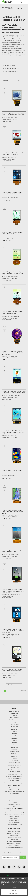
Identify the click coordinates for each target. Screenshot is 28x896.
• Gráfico (14, 733)
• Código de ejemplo (14, 790)
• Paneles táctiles (14, 767)
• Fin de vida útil (14, 780)
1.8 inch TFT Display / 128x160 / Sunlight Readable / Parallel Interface (12, 312)
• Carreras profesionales (14, 831)
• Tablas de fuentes (14, 793)
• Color (14, 745)
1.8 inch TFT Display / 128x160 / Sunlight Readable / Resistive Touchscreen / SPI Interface (14, 193)
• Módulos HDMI (14, 724)
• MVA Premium (14, 717)
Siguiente (22, 690)
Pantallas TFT (14, 713)
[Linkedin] (14, 867)
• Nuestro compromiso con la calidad (14, 813)
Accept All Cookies (14, 893)
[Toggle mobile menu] (25, 2)
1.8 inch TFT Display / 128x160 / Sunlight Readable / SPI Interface (12, 233)
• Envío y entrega (14, 818)
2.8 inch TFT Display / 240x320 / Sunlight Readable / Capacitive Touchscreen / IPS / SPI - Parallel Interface (13, 591)
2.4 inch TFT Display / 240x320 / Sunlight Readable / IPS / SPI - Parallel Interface (12, 471)
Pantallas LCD (14, 729)
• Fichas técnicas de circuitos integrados (14, 791)
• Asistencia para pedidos (14, 843)
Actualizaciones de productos (14, 776)
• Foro (14, 806)
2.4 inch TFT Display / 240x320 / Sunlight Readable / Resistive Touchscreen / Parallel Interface (12, 512)
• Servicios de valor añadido (14, 774)
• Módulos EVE (14, 727)
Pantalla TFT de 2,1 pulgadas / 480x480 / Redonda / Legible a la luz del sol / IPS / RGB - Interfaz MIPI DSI (13, 353)
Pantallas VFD (14, 747)
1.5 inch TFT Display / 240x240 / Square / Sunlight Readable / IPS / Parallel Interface (14, 153)
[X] (19, 867)
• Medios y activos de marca (14, 833)
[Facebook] (4, 867)
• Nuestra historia (14, 811)
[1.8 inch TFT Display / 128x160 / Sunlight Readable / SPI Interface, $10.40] (16, 217)
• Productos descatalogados (14, 778)
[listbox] (14, 80)
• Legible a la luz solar (14, 720)
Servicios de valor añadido (12, 68)
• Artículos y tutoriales (14, 801)
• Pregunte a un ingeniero (14, 804)
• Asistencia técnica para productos (14, 847)
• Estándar (14, 715)
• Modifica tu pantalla (14, 771)
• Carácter (14, 731)
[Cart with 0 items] (21, 2)
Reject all (14, 890)
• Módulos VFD (14, 753)
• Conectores (14, 760)
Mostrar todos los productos (14, 684)
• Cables (14, 758)
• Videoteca (14, 802)
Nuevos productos (14, 711)
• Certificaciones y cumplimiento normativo (14, 814)
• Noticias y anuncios (14, 820)
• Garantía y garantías (14, 816)
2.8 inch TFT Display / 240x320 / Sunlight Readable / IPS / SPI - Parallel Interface (12, 670)
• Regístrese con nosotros (14, 837)
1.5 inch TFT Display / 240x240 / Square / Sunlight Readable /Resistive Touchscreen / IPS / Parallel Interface (14, 115)
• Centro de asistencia (14, 788)
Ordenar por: (5, 80)
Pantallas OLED (14, 738)
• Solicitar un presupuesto (14, 841)
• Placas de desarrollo (14, 762)
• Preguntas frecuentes (14, 822)
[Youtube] (9, 867)
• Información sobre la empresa (14, 824)
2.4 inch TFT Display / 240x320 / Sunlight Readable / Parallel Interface (12, 550)
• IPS (14, 722)
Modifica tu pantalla (10, 65)
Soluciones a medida (14, 770)
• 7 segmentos (14, 749)
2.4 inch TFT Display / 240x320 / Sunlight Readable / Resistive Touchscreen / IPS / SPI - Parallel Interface (13, 432)
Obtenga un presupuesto (11, 71)
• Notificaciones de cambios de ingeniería (14, 783)
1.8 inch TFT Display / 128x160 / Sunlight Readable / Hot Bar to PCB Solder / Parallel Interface (12, 273)
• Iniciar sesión (14, 839)
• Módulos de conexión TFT (14, 765)
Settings (14, 887)
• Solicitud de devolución (14, 845)
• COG (14, 736)
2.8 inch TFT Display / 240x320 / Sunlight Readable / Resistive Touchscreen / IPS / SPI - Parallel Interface (13, 631)
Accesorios (14, 756)
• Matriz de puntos (14, 751)
